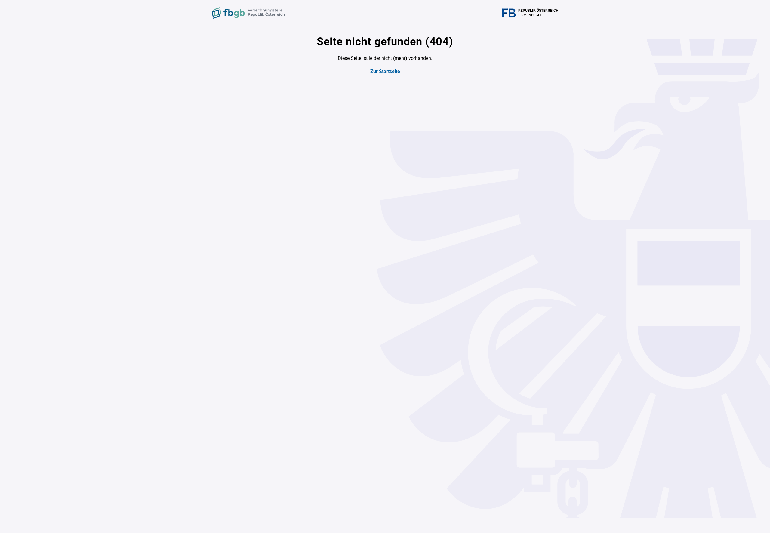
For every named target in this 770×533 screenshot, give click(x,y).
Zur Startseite (385, 71)
